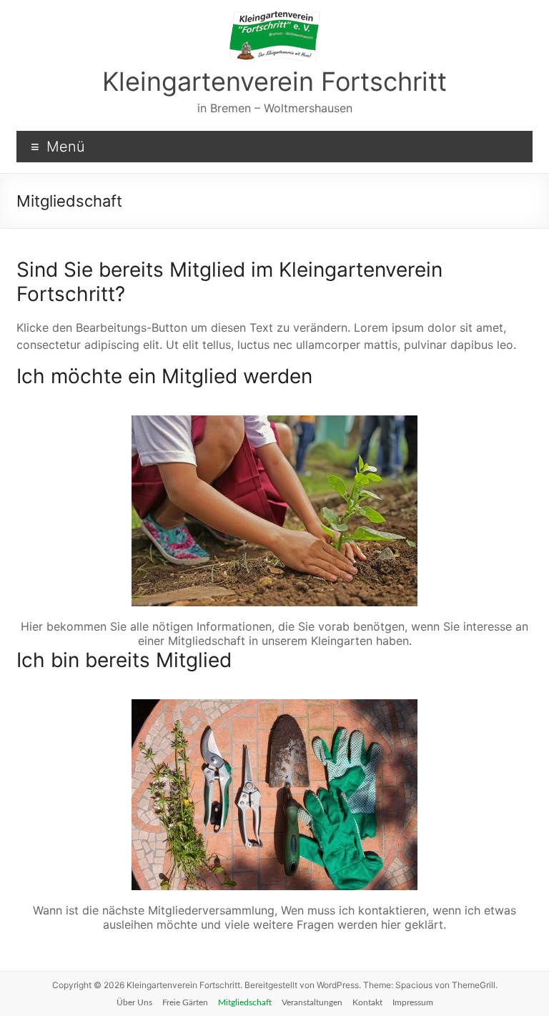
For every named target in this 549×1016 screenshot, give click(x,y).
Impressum (412, 1002)
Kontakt (367, 1002)
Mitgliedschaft (245, 1002)
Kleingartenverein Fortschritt (274, 81)
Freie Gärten (185, 1002)
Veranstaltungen (312, 1002)
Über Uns (134, 1002)
